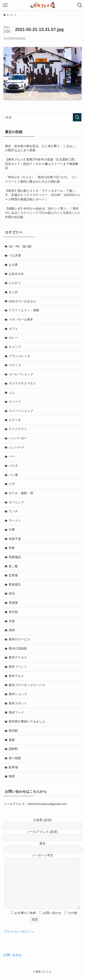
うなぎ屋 (15, 255)
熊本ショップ (18, 694)
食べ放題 (15, 758)
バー (12, 456)
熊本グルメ (16, 676)
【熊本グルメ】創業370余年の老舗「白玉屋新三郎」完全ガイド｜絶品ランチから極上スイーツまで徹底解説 (41, 164)
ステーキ (15, 420)
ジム (12, 392)
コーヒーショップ (21, 374)
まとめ (13, 292)
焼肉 (12, 630)
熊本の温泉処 (18, 648)
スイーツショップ (21, 411)
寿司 (12, 593)
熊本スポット (18, 703)
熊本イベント (18, 666)
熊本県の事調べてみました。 (28, 721)
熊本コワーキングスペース (27, 685)
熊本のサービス (19, 639)
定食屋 (13, 575)
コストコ (15, 365)
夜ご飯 (13, 566)
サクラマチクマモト (22, 383)
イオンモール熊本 (21, 319)
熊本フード (16, 712)
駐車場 (13, 767)
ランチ (13, 511)
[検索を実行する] (77, 117)
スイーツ (15, 401)
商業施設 (15, 557)
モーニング (16, 502)
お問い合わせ (12, 955)
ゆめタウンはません (22, 301)
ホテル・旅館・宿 (21, 493)
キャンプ (15, 347)
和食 (12, 548)
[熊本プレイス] (42, 5)
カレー (13, 337)
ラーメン (15, 520)
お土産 (13, 264)
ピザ (12, 484)
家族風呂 (15, 584)
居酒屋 (13, 602)
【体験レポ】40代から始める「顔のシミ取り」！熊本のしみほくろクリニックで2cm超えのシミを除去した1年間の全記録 (42, 213)
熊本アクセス (18, 657)
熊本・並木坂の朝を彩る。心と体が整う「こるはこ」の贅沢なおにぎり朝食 (41, 148)
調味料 (13, 749)
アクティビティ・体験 (24, 310)
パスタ (13, 465)
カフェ (13, 328)
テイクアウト (18, 429)
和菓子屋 (15, 539)
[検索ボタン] (80, 5)
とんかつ (15, 283)
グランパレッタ (19, 356)
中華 (12, 529)
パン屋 (13, 475)
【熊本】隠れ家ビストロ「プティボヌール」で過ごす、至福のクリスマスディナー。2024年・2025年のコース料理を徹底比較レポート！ (42, 195)
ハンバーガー (18, 438)
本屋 (12, 621)
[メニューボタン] (5, 5)
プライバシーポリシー (18, 931)
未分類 (13, 612)
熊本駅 (13, 730)
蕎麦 (12, 740)
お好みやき (16, 274)
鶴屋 (12, 776)
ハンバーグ (16, 447)
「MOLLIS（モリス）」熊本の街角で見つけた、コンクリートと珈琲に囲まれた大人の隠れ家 (41, 179)
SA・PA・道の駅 (20, 246)
